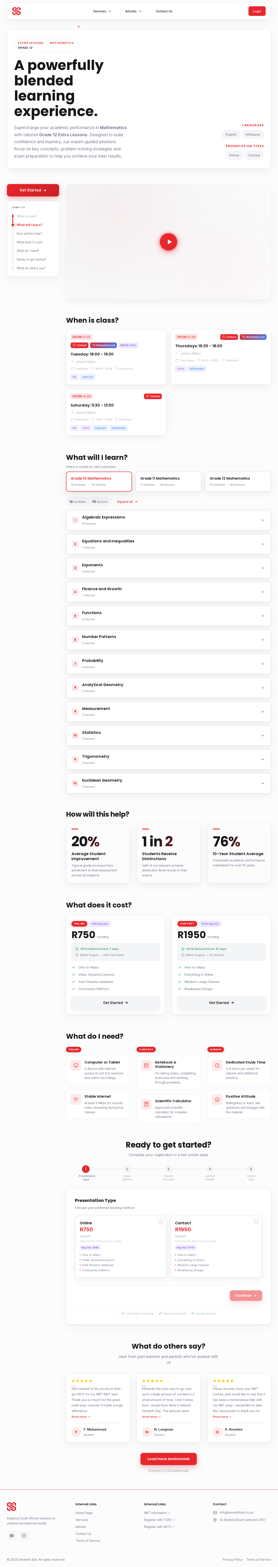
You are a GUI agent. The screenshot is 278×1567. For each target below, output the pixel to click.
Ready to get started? (31, 259)
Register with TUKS (158, 1520)
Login (257, 11)
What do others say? (31, 268)
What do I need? (28, 251)
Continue (243, 1295)
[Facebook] (12, 1535)
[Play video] (168, 242)
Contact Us (83, 1533)
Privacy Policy (233, 1559)
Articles (81, 1527)
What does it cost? (30, 242)
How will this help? (29, 233)
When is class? (27, 216)
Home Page (84, 1513)
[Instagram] (24, 1535)
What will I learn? (29, 225)
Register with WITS (157, 1527)
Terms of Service (88, 1540)
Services (82, 1520)
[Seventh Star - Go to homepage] (16, 11)
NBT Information (155, 1513)
